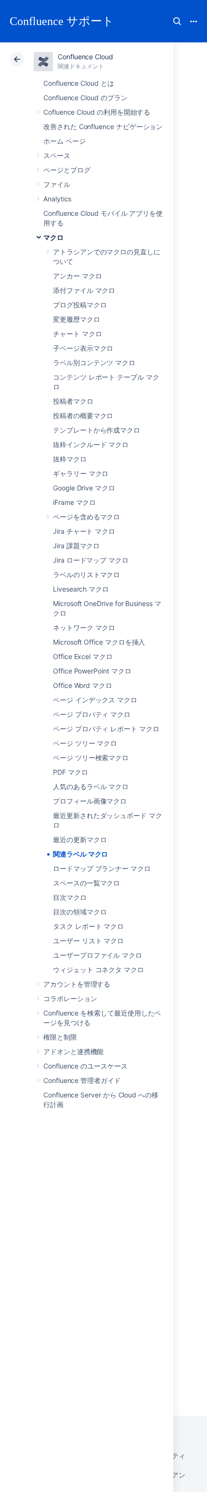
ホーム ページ (64, 141)
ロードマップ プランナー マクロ (102, 868)
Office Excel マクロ (83, 656)
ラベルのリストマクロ (86, 574)
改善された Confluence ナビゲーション (103, 126)
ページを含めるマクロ (86, 517)
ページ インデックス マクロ (95, 700)
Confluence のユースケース (85, 1066)
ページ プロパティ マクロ (91, 714)
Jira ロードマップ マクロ (91, 560)
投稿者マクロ (73, 401)
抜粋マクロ (70, 459)
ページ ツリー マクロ (85, 743)
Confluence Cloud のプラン (85, 97)
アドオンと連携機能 (73, 1051)
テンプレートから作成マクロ (96, 430)
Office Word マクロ (82, 685)
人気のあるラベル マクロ (91, 786)
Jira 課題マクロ (76, 545)
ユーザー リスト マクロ (88, 941)
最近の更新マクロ (79, 839)
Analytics (57, 199)
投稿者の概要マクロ (83, 415)
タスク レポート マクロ (88, 926)
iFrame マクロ (74, 502)
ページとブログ (67, 170)
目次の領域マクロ (79, 912)
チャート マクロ (77, 334)
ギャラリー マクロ (80, 473)
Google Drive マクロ (84, 488)
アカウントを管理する (76, 984)
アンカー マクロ (77, 276)
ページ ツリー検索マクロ (91, 757)
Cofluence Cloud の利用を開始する (96, 112)
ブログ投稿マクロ (79, 305)
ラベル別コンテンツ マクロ (94, 362)
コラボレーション (70, 998)
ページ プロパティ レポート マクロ (106, 729)
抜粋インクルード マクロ (91, 444)
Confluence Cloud (85, 57)
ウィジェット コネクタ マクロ (98, 969)
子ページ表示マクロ (83, 348)
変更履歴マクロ (76, 319)
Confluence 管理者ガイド (82, 1080)
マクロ (53, 237)
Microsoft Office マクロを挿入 (99, 642)
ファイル (56, 184)
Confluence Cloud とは (78, 83)
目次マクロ (70, 897)
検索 (177, 21)
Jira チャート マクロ (84, 531)
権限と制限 (60, 1037)
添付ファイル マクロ (84, 290)
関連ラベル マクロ (80, 854)
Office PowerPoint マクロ (92, 671)
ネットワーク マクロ (84, 627)
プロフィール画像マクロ (90, 801)
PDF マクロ (70, 772)
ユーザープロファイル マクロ (97, 955)
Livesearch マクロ (81, 589)
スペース (56, 155)
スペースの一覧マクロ (86, 883)
